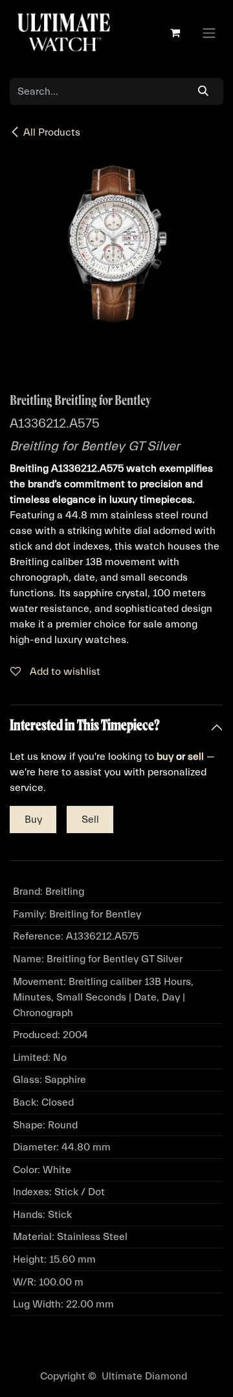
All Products (51, 132)
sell (196, 756)
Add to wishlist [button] (63, 671)
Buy (33, 819)
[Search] (203, 91)
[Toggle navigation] (209, 32)
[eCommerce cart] (174, 32)
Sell (90, 819)
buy (165, 756)
